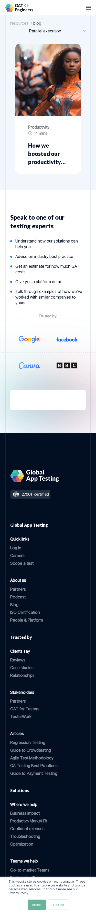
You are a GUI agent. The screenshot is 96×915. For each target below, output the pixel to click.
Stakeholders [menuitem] (22, 692)
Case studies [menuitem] (22, 667)
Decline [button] (58, 904)
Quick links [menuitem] (19, 539)
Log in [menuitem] (15, 547)
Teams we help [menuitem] (24, 861)
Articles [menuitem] (17, 733)
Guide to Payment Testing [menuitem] (33, 773)
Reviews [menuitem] (17, 659)
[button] (88, 8)
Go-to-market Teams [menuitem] (29, 870)
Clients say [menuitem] (20, 651)
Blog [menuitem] (14, 604)
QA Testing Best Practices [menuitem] (34, 765)
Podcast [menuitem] (18, 596)
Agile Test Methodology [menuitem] (32, 757)
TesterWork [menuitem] (20, 716)
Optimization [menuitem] (21, 844)
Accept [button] (36, 904)
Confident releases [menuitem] (27, 828)
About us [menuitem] (18, 580)
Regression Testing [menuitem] (27, 742)
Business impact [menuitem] (25, 813)
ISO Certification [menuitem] (25, 612)
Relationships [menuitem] (22, 675)
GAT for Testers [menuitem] (24, 708)
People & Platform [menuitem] (26, 620)
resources (19, 23)
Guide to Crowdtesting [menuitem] (30, 750)
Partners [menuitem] (18, 589)
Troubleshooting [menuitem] (25, 836)
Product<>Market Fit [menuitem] (28, 820)
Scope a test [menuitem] (22, 563)
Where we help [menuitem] (23, 804)
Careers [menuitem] (17, 555)
